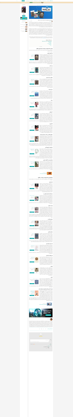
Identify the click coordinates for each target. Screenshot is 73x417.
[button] (26, 9)
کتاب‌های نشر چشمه (44, 37)
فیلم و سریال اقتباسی (35, 0)
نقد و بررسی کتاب (44, 0)
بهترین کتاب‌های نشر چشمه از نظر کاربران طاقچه (46, 41)
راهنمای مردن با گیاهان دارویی (32, 162)
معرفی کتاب (48, 0)
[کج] (31, 341)
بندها (50, 45)
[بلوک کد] (36, 341)
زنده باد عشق (33, 207)
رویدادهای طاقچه (27, 0)
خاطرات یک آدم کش (49, 43)
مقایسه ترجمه (31, 0)
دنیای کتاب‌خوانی (39, 0)
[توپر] (30, 341)
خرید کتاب (32, 59)
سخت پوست (50, 44)
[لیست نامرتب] (34, 341)
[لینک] (37, 341)
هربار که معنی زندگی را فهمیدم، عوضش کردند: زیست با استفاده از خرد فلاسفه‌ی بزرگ (32, 291)
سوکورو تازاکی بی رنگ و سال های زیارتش (32, 136)
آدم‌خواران (33, 113)
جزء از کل (50, 42)
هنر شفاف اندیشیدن (32, 257)
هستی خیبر (50, 21)
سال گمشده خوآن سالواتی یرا (32, 196)
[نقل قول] (35, 341)
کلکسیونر (33, 125)
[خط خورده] (33, 341)
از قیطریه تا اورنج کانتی (32, 149)
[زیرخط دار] (32, 341)
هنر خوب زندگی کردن (32, 245)
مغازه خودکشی (33, 233)
